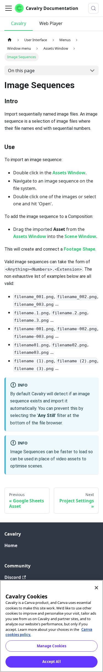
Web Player (51, 23)
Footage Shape (79, 249)
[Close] (96, 588)
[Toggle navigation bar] (8, 8)
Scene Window (80, 236)
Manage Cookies (51, 645)
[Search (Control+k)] (93, 8)
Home (10, 545)
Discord (12, 577)
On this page (21, 71)
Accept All (51, 661)
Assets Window (68, 173)
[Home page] (9, 39)
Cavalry (18, 23)
